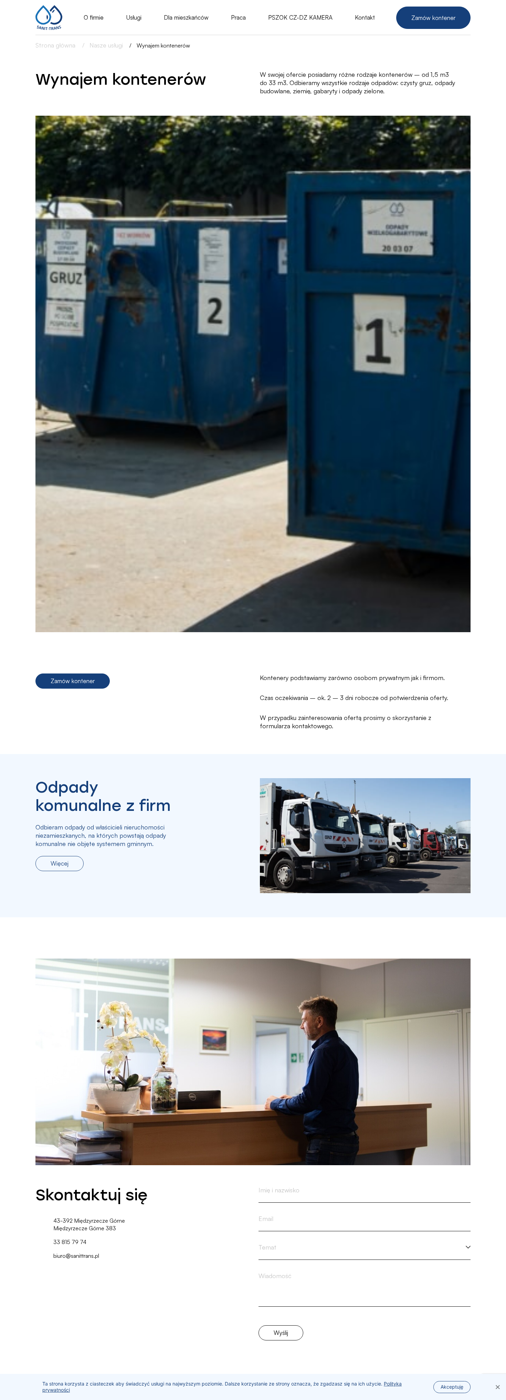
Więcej (59, 863)
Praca (238, 17)
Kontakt (365, 17)
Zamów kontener (433, 17)
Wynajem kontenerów (163, 45)
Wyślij (281, 1332)
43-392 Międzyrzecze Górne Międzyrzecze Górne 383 (89, 1224)
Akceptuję (452, 1387)
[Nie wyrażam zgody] (497, 1386)
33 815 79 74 (69, 1242)
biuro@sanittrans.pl (76, 1255)
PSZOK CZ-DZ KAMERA (300, 17)
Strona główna (56, 45)
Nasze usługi (106, 45)
